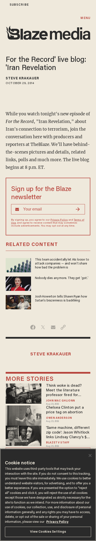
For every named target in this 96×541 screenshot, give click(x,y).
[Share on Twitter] (43, 327)
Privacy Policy (59, 220)
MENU (85, 18)
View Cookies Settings (48, 531)
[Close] (90, 455)
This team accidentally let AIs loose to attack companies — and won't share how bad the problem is (62, 263)
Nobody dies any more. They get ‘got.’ (61, 278)
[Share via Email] (53, 327)
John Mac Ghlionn (60, 401)
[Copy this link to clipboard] (63, 327)
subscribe (19, 4)
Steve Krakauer (22, 78)
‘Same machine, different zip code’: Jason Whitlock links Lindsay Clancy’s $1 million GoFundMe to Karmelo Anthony (68, 432)
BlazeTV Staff (57, 442)
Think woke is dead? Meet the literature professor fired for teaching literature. (64, 390)
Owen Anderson (59, 418)
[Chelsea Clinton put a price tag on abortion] (23, 415)
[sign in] (3, 5)
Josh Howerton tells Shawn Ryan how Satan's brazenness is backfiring (61, 298)
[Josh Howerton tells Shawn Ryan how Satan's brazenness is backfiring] (18, 301)
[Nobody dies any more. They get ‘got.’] (18, 283)
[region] (48, 495)
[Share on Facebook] (32, 327)
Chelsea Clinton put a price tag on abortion (65, 410)
